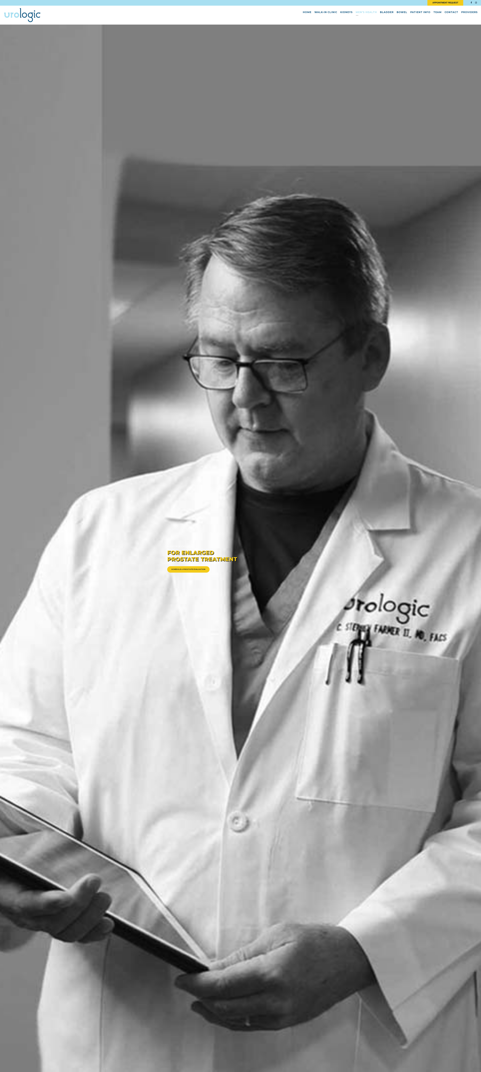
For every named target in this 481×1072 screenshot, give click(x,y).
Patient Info (420, 12)
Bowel (402, 12)
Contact (451, 12)
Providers (469, 12)
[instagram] (476, 3)
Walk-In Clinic (325, 12)
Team (437, 12)
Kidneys (346, 12)
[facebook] (471, 3)
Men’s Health (366, 12)
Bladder (387, 12)
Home (307, 12)
